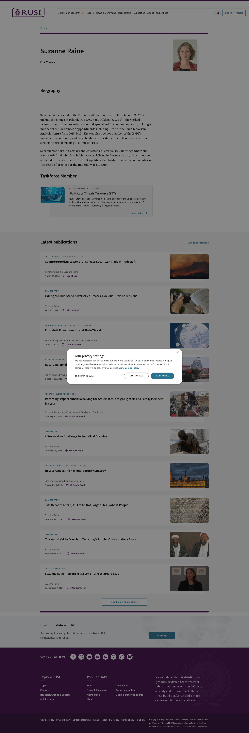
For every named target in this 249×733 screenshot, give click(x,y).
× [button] (177, 352)
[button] (84, 375)
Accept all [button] (162, 375)
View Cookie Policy (129, 367)
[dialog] (124, 366)
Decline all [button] (136, 375)
